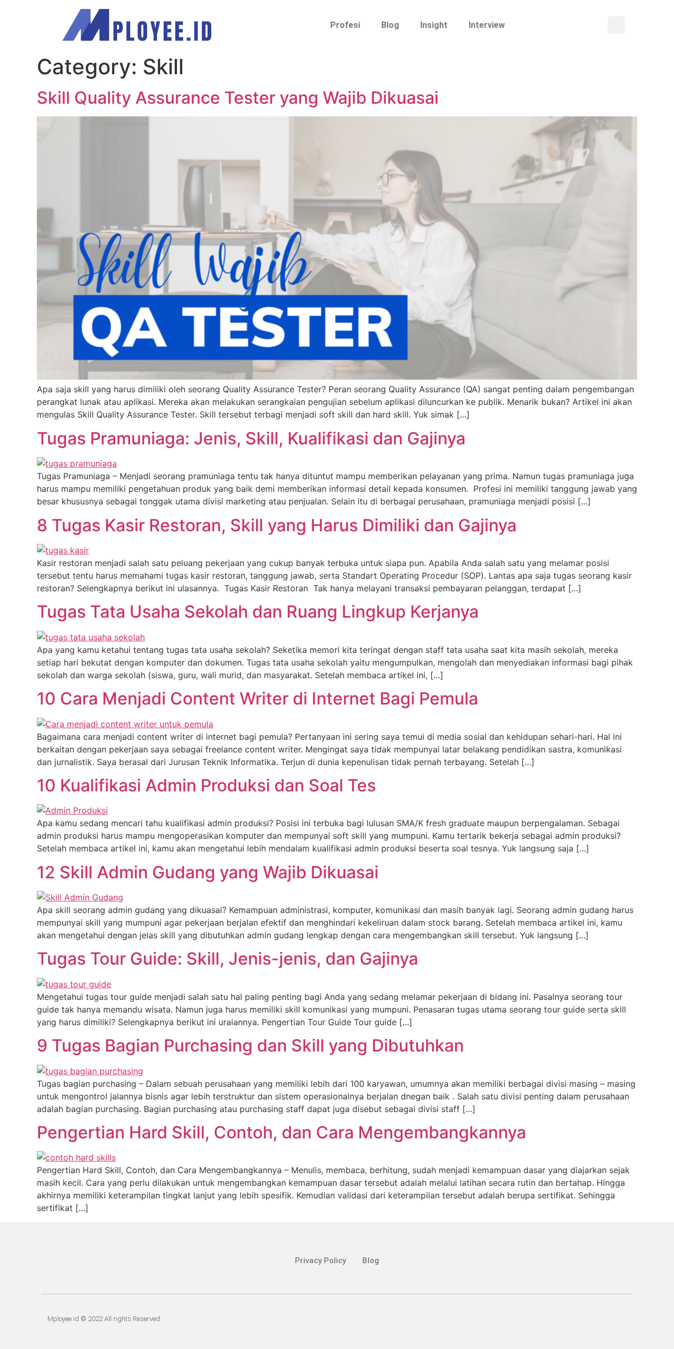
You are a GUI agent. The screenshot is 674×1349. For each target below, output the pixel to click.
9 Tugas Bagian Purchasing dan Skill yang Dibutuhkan (254, 1045)
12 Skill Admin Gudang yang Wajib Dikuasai (208, 872)
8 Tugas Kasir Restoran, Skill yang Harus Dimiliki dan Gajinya (277, 525)
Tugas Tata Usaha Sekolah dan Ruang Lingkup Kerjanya (258, 611)
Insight (434, 25)
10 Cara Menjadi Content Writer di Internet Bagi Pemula (257, 698)
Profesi (345, 25)
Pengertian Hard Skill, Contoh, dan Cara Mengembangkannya (281, 1132)
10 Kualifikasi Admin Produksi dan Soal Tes (206, 785)
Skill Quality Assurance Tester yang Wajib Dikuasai (238, 97)
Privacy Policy (320, 1260)
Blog (390, 25)
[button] (616, 25)
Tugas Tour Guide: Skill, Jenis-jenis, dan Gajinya (227, 958)
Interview (487, 25)
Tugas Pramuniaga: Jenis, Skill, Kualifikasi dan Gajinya (251, 438)
